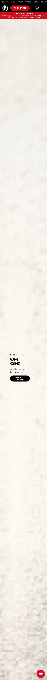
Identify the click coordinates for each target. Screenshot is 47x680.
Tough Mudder (24, 2)
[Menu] (42, 8)
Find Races (20, 8)
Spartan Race (8, 2)
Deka (36, 2)
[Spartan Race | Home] (5, 8)
